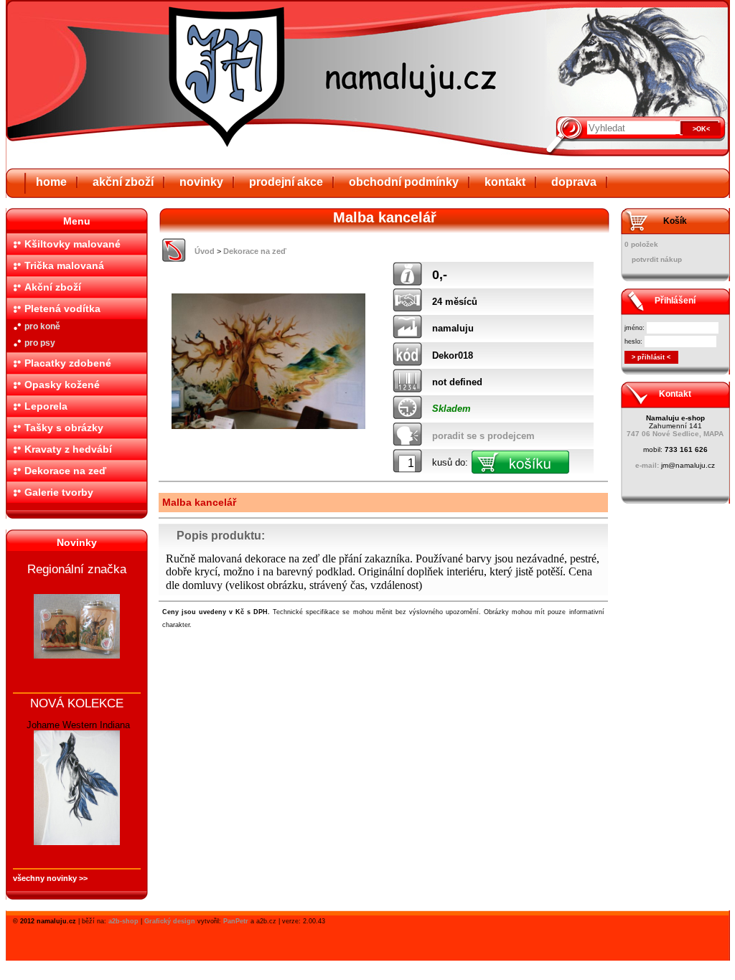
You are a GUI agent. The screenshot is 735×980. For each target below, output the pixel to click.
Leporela (45, 406)
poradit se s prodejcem (483, 435)
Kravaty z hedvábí (68, 449)
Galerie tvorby (58, 492)
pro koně (42, 326)
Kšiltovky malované (72, 244)
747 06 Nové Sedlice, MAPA (675, 434)
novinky (201, 182)
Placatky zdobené (67, 363)
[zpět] (174, 258)
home (51, 182)
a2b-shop (123, 921)
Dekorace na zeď (65, 470)
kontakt (504, 182)
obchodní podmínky (404, 182)
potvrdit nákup (657, 259)
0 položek (641, 244)
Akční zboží (52, 287)
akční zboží (123, 182)
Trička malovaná (64, 265)
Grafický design (169, 921)
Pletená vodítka (62, 308)
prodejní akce (286, 182)
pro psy (39, 343)
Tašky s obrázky (63, 427)
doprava (573, 182)
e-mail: (647, 465)
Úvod (205, 251)
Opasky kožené (62, 384)
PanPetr (235, 921)
